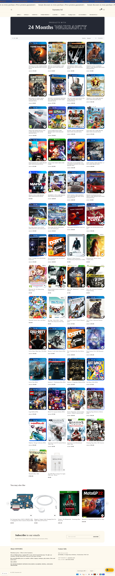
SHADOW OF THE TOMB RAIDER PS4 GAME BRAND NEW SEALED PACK (38, 67)
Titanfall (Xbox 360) (34, 473)
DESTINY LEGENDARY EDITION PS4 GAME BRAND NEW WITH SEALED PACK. (56, 99)
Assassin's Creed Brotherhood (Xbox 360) (74, 443)
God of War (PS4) (33, 382)
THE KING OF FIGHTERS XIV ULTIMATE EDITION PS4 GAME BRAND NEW (75, 164)
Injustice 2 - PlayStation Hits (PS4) (56, 382)
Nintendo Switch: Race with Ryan (37, 320)
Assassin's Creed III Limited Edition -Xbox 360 (57, 443)
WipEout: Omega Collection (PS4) (37, 442)
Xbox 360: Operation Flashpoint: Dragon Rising (94, 290)
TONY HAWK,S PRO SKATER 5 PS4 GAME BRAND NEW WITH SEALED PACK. (75, 196)
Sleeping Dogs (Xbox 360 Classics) (95, 442)
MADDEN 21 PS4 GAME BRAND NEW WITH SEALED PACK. (56, 196)
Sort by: (84, 38)
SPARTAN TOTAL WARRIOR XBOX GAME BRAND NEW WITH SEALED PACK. (95, 67)
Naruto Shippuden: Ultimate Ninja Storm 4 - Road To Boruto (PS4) (75, 412)
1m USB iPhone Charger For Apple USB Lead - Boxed (56, 474)
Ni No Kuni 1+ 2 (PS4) (87, 519)
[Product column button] (13, 38)
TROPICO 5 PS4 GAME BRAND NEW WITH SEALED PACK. (94, 99)
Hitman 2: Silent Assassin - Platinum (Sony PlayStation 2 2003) (76, 259)
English (91, 570)
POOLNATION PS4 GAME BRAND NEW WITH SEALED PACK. (38, 163)
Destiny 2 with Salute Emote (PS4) (56, 351)
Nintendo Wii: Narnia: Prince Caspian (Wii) (93, 259)
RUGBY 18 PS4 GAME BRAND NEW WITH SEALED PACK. (75, 131)
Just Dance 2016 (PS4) (92, 382)
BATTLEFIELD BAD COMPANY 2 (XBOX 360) (56, 290)
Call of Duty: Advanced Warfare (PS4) (94, 321)
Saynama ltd (18, 572)
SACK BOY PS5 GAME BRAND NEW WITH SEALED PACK (94, 131)
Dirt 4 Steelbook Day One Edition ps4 (75, 352)
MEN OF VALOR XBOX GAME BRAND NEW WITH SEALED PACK (56, 67)
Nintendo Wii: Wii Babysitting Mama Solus (36, 290)
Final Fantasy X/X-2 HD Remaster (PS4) (95, 352)
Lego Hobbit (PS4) (33, 411)
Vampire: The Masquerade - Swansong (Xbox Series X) (21, 520)
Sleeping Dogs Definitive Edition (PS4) (94, 412)
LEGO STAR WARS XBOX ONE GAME (56, 163)
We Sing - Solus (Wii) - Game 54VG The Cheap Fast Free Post (56, 321)
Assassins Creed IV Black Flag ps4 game (76, 321)
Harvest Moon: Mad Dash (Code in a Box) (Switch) (68, 520)
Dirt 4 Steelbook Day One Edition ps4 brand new (56, 259)
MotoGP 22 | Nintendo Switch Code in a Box (45, 519)
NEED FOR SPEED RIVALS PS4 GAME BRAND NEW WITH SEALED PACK (37, 132)
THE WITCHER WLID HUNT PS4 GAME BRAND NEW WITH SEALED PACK (76, 99)
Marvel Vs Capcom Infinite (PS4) (56, 411)
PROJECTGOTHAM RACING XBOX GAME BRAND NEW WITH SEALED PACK (95, 196)
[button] (18, 15)
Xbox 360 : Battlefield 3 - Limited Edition (75, 290)
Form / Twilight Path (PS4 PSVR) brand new (37, 259)
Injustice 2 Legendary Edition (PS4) (76, 382)
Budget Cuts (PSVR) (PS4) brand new (94, 228)
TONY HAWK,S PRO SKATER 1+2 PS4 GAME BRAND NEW (95, 163)
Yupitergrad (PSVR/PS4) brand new (76, 227)
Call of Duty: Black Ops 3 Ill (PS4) (37, 351)
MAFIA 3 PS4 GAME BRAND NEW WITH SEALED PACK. (36, 196)
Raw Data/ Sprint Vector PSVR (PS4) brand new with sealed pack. (37, 228)
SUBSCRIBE (95, 536)
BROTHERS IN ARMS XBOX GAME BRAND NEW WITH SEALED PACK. (36, 99)
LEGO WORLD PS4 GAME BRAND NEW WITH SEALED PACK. (55, 132)
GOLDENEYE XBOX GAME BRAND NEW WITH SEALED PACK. (75, 67)
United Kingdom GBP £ (81, 570)
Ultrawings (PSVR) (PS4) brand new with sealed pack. (56, 228)
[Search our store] (11, 9)
